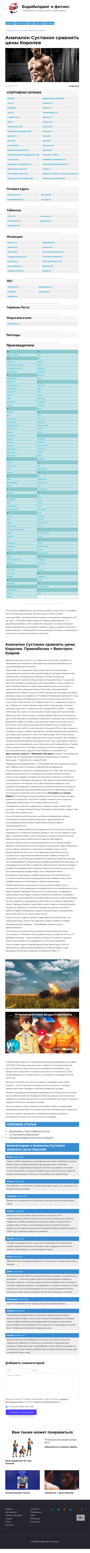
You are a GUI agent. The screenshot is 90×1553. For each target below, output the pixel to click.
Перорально (21, 23)
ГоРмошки (39, 23)
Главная (9, 30)
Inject (30, 23)
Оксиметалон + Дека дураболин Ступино (29, 1131)
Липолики (49, 23)
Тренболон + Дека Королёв (59, 1493)
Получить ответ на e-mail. (21, 1406)
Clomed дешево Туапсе (17, 1493)
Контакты (9, 1525)
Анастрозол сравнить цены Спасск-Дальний (31, 1137)
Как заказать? (11, 1512)
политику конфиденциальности (47, 1402)
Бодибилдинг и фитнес (45, 6)
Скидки (8, 1519)
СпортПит (10, 23)
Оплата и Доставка (13, 1515)
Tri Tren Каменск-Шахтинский (24, 1134)
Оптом (8, 1522)
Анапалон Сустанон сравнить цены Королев (29, 30)
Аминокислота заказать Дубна (61, 1447)
